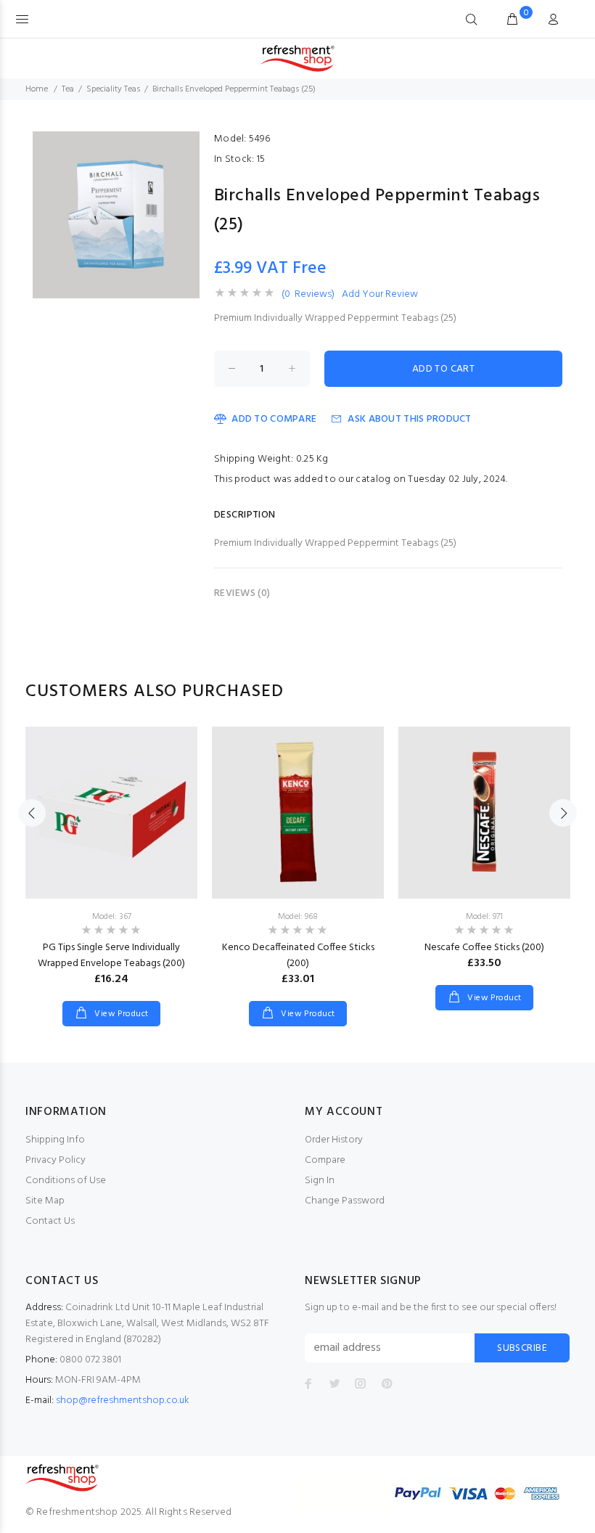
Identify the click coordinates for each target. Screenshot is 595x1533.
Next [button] (563, 813)
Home (36, 89)
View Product (120, 1014)
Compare (325, 1160)
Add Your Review (380, 295)
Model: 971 (484, 916)
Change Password (345, 1201)
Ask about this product (409, 419)
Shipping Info (55, 1140)
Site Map (45, 1201)
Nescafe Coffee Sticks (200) (484, 947)
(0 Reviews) (308, 295)
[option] (111, 862)
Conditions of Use (65, 1180)
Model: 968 (298, 916)
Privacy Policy (55, 1160)
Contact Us (50, 1221)
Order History (334, 1140)
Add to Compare (273, 419)
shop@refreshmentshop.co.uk (122, 1400)
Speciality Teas (113, 89)
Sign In (320, 1180)
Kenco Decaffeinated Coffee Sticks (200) (298, 955)
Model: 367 (111, 916)
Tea (68, 89)
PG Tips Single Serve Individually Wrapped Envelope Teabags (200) (111, 955)
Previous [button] (32, 813)
